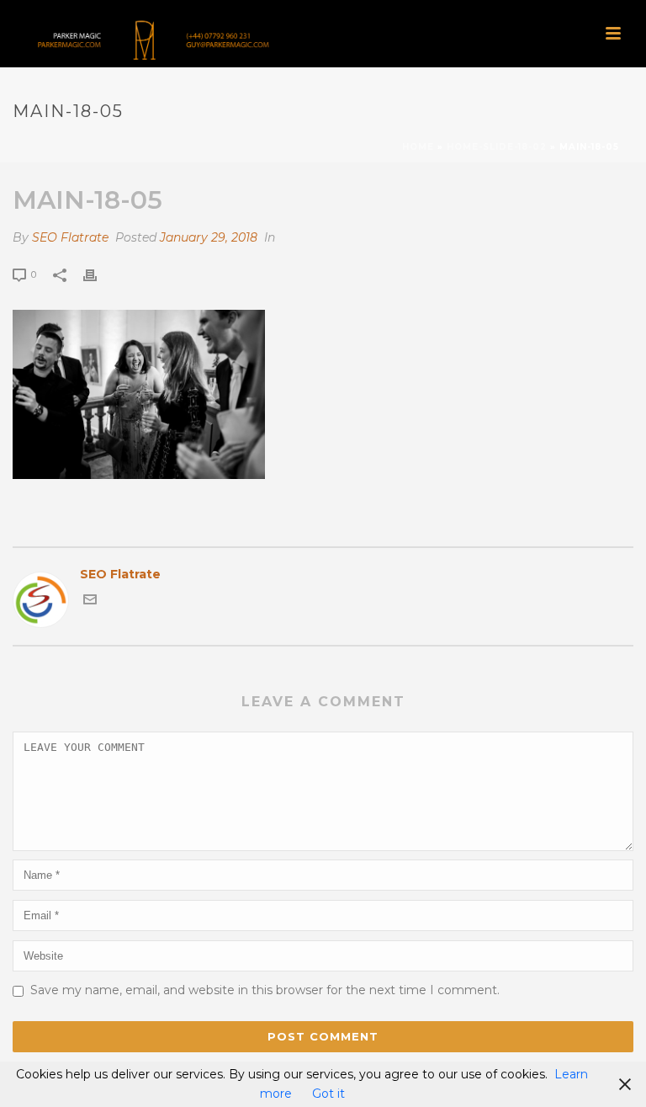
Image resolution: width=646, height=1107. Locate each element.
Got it (328, 1093)
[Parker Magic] (147, 38)
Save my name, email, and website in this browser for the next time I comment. (265, 990)
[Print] (98, 274)
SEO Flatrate (70, 237)
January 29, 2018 (208, 237)
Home (418, 146)
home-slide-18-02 (497, 146)
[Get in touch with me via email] (90, 601)
